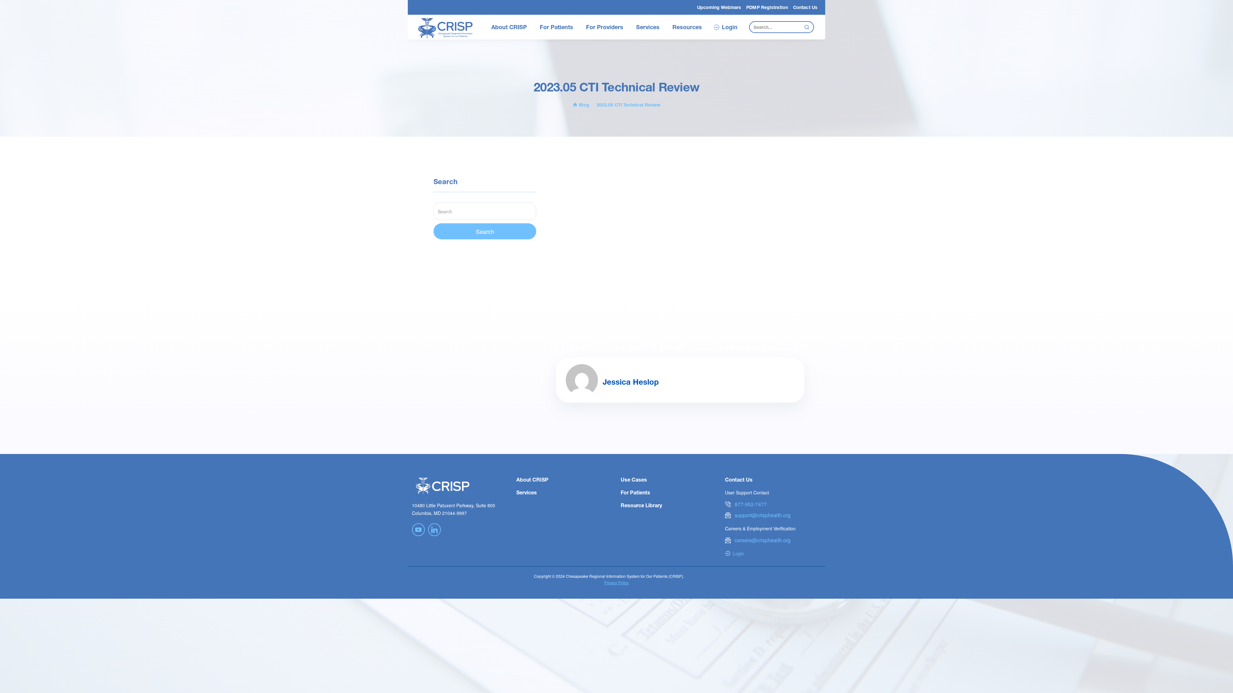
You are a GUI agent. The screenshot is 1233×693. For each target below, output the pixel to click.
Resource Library (641, 505)
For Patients (556, 26)
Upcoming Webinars (719, 7)
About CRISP (509, 26)
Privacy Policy (616, 582)
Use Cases (634, 479)
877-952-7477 (751, 504)
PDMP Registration (767, 7)
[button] (509, 27)
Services (648, 26)
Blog (584, 104)
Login (730, 27)
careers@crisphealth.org (763, 540)
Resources (687, 26)
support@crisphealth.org (763, 515)
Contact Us (805, 7)
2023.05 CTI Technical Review (628, 104)
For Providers (604, 26)
